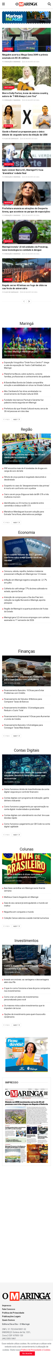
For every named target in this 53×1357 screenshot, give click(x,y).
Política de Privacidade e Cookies (35, 1350)
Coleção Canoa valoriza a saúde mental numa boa (26, 918)
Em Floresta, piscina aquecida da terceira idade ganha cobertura (24, 456)
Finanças (26, 651)
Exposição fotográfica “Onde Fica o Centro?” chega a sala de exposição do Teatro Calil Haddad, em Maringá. (26, 365)
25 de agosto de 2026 (31, 62)
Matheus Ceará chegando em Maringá (21, 897)
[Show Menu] (3, 4)
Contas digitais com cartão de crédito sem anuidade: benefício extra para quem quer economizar (25, 775)
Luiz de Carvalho (12, 138)
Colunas (26, 849)
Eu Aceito (27, 1353)
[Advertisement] (26, 312)
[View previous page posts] (24, 301)
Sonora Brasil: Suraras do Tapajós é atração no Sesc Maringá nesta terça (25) (26, 350)
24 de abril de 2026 (13, 782)
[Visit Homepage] (26, 4)
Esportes (9, 164)
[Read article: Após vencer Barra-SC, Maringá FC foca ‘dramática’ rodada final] (26, 155)
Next (15, 419)
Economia (26, 532)
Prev (7, 419)
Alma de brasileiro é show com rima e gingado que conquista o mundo (23, 876)
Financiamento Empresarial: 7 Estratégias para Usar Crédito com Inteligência (25, 678)
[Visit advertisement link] (26, 1054)
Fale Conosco (8, 1309)
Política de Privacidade (13, 1313)
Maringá (8, 126)
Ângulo (8, 280)
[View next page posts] (29, 301)
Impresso (6, 1305)
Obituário (9, 87)
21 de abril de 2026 (13, 683)
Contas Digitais (26, 750)
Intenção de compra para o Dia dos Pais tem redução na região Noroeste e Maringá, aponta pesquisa (24, 600)
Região (26, 429)
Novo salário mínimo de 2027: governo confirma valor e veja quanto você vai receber (23, 557)
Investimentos (26, 940)
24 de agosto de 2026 (29, 292)
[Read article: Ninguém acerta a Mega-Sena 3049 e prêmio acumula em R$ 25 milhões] (26, 40)
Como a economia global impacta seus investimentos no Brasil (24, 967)
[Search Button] (49, 4)
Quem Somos (8, 1320)
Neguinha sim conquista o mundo (19, 912)
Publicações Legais (11, 1316)
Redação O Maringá (12, 62)
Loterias (8, 49)
